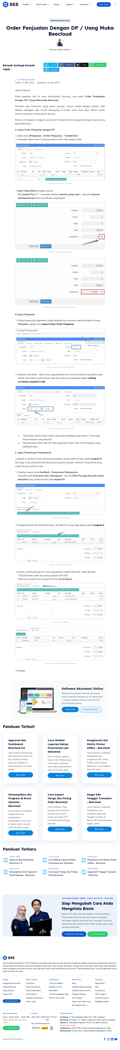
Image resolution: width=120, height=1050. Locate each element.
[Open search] (115, 4)
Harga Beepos (9, 990)
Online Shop (31, 1001)
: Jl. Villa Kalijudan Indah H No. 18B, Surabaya (82, 1017)
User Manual (77, 998)
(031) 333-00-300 (51, 1018)
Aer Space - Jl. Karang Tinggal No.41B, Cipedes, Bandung (87, 1020)
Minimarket (53, 990)
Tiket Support (101, 994)
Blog (74, 983)
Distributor (30, 983)
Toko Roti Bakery (56, 983)
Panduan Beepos (79, 994)
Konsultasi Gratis (90, 709)
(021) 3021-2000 (38, 1017)
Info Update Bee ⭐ (80, 1005)
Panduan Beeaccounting (82, 987)
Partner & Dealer (102, 998)
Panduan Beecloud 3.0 (81, 990)
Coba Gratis (70, 709)
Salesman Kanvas (33, 987)
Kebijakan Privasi (102, 1001)
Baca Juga (20, 775)
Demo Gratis (104, 4)
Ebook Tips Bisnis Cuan (81, 1001)
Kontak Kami (100, 990)
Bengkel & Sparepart (34, 998)
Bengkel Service (55, 987)
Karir (97, 987)
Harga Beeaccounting (11, 983)
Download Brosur (11, 1001)
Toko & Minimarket (33, 990)
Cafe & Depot (31, 994)
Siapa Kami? (100, 983)
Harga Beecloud (9, 987)
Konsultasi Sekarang (74, 934)
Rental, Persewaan (57, 998)
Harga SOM (7, 994)
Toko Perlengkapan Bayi (59, 994)
